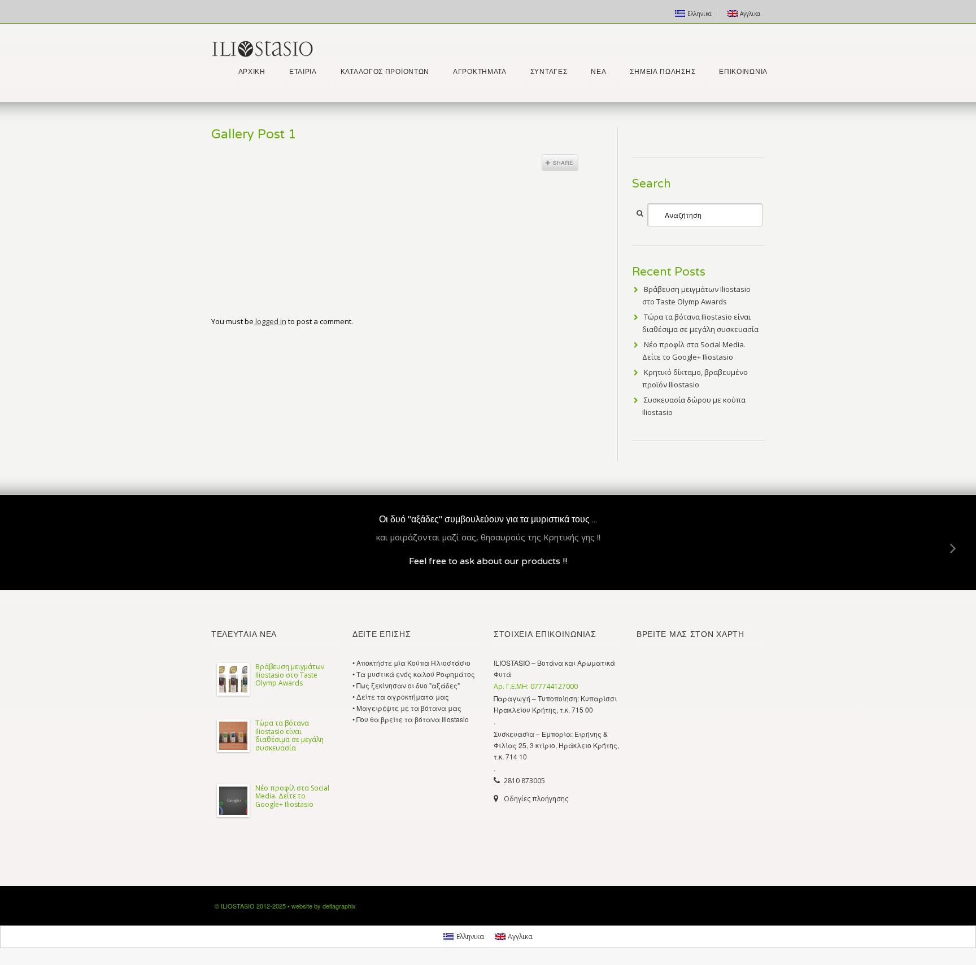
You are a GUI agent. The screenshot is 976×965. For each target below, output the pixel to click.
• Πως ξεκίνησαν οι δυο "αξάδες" (406, 685)
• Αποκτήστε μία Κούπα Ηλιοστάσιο (411, 662)
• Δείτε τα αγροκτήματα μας (400, 696)
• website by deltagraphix (321, 905)
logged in (270, 321)
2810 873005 (524, 780)
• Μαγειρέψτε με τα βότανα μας (406, 708)
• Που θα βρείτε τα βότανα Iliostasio (410, 719)
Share (560, 162)
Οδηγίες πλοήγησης (536, 799)
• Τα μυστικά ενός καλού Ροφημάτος (413, 674)
